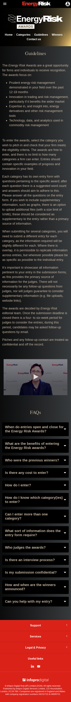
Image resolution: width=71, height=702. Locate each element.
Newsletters (39, 666)
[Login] (67, 4)
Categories (23, 34)
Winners (57, 34)
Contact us (34, 39)
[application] (36, 377)
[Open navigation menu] (3, 4)
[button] (35, 377)
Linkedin (32, 666)
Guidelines (41, 34)
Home (9, 34)
